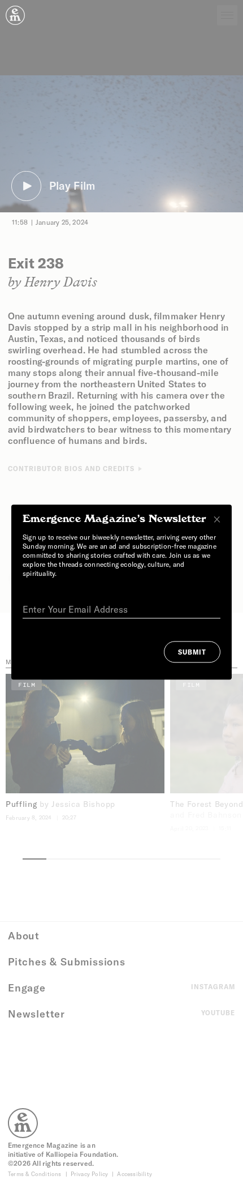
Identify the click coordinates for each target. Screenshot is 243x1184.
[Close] (217, 519)
